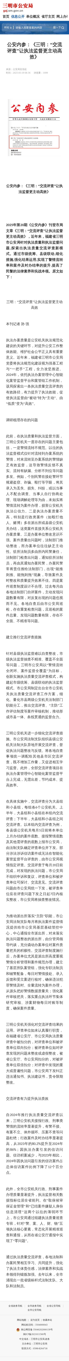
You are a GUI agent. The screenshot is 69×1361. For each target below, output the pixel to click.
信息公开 (18, 16)
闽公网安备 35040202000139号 (37, 1329)
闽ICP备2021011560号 (34, 1334)
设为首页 (35, 1320)
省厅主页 (48, 16)
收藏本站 (47, 1320)
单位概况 (33, 16)
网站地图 (21, 1320)
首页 (6, 16)
